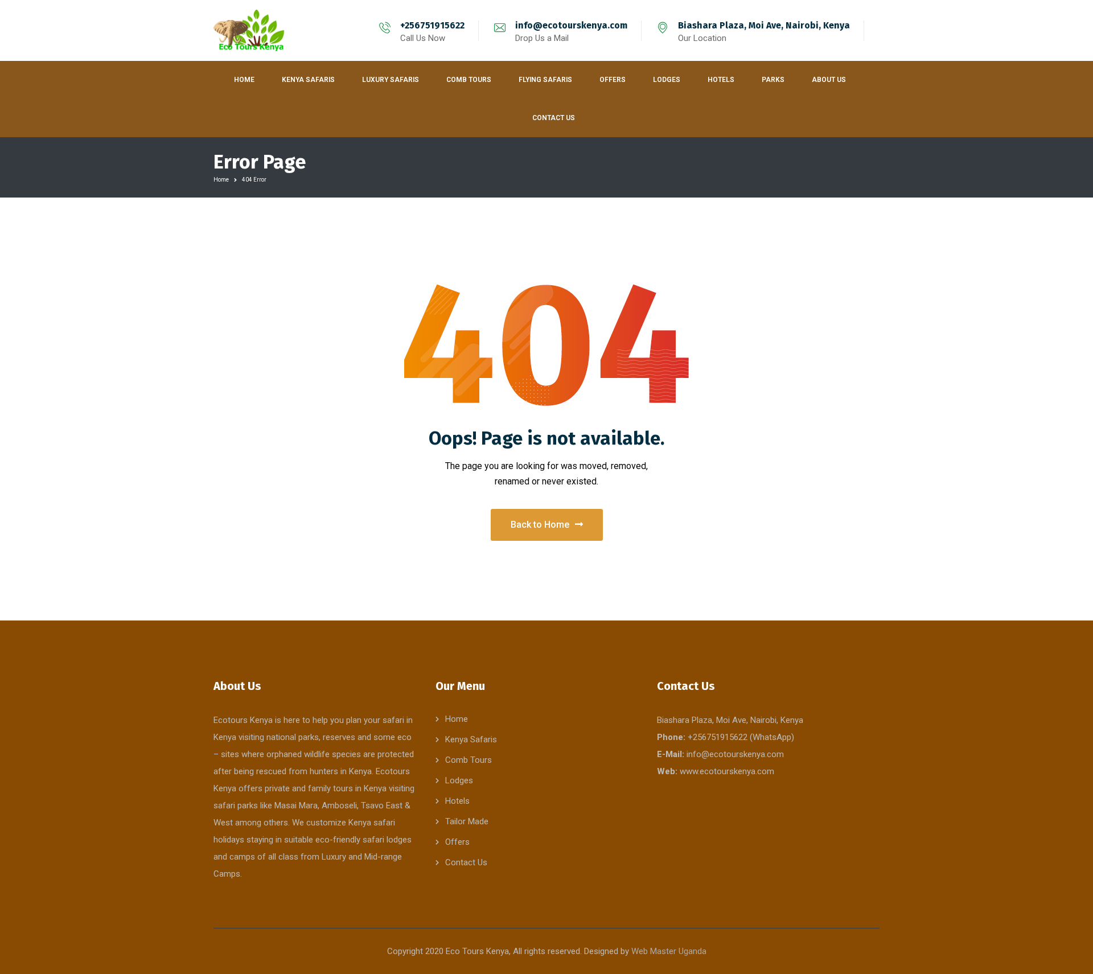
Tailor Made (466, 821)
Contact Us (466, 862)
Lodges (459, 780)
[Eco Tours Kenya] (249, 30)
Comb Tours (468, 760)
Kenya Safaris (471, 739)
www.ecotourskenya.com (727, 771)
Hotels (457, 801)
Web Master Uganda (668, 951)
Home (221, 179)
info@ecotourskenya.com (571, 25)
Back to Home (540, 524)
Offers (457, 842)
